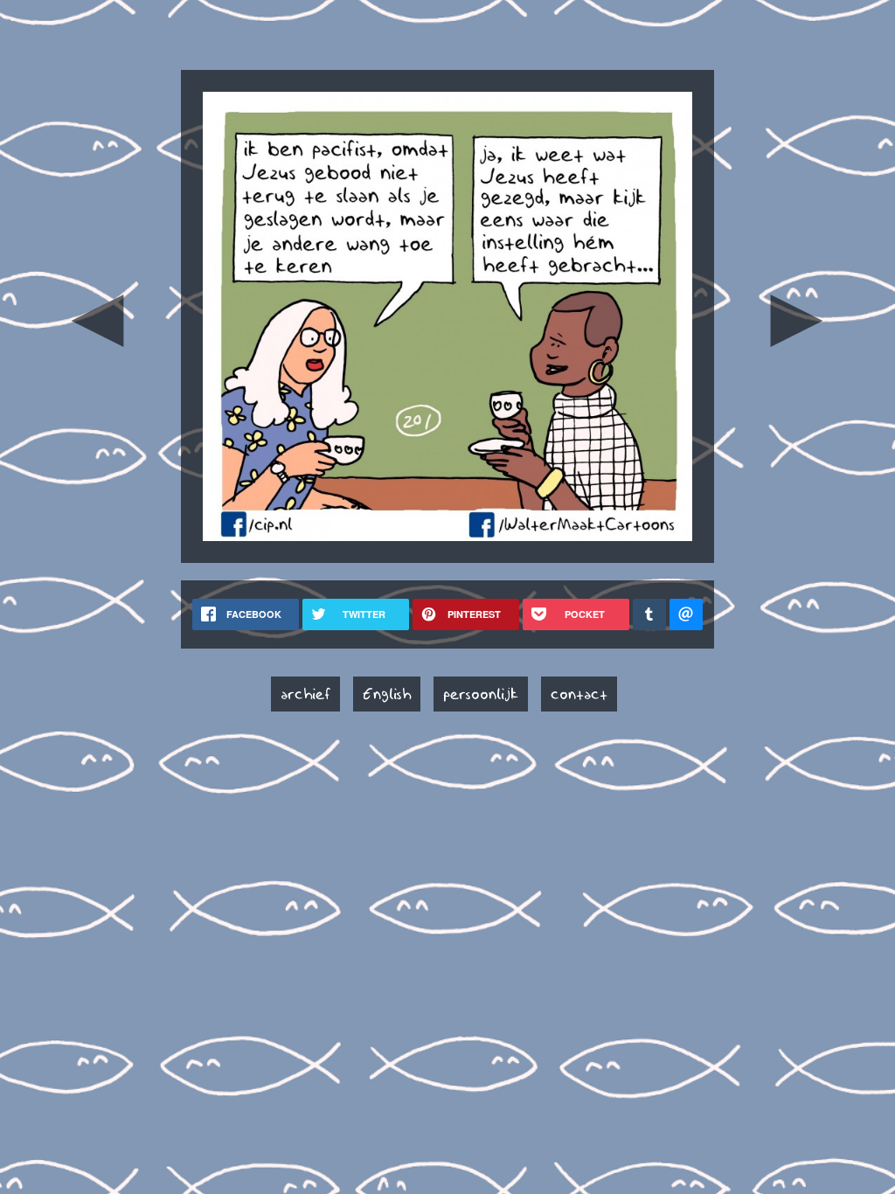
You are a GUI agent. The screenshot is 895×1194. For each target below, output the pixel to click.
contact (579, 694)
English (387, 694)
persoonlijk (480, 694)
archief (305, 694)
